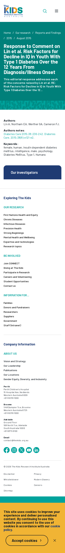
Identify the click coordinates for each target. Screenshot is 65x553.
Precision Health (12, 228)
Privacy (38, 474)
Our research (23, 32)
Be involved (12, 255)
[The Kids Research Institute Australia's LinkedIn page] (36, 450)
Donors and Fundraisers (17, 307)
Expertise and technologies (19, 241)
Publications (10, 370)
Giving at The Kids (13, 267)
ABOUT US (10, 353)
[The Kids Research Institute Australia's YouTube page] (29, 450)
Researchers (11, 311)
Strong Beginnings (14, 232)
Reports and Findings (48, 32)
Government (10, 320)
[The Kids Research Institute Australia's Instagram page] (14, 450)
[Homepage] (13, 11)
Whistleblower (11, 479)
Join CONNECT (12, 263)
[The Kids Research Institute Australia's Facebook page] (7, 450)
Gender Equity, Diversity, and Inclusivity (25, 379)
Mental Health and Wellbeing (19, 237)
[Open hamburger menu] (56, 11)
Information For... (16, 295)
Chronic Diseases (13, 219)
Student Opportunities (16, 281)
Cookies (8, 485)
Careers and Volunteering (18, 276)
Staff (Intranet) (12, 325)
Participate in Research (17, 272)
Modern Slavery (42, 479)
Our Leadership (12, 365)
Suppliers (9, 316)
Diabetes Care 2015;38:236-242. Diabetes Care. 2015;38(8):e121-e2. (29, 135)
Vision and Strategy (15, 361)
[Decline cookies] (54, 540)
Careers (38, 485)
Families (8, 302)
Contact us (10, 285)
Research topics (13, 246)
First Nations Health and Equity (21, 214)
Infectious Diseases (14, 223)
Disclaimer (9, 474)
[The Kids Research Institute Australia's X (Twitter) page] (21, 450)
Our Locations (11, 374)
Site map (8, 490)
